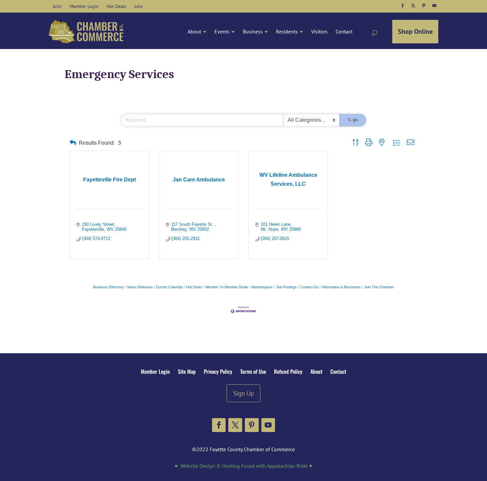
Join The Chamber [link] (379, 287)
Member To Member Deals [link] (226, 287)
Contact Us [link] (309, 287)
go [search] (355, 119)
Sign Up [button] (243, 393)
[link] (57, 6)
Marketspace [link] (262, 287)
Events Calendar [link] (169, 287)
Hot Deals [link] (194, 287)
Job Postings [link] (286, 287)
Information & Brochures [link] (341, 287)
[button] (402, 6)
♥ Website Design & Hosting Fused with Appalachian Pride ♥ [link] (243, 465)
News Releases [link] (140, 287)
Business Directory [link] (108, 287)
